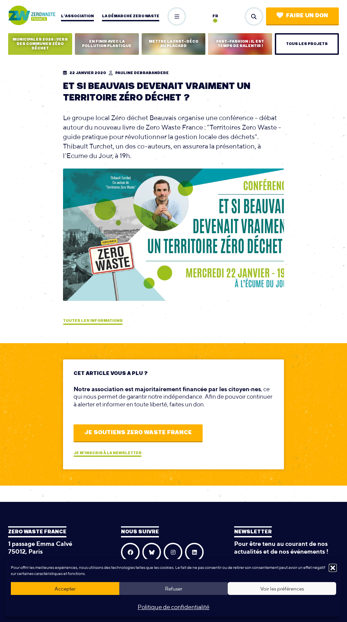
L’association (77, 16)
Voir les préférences (282, 589)
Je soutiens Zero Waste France (138, 432)
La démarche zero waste (130, 16)
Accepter (65, 589)
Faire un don (307, 15)
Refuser (173, 589)
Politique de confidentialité (173, 606)
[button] (332, 567)
